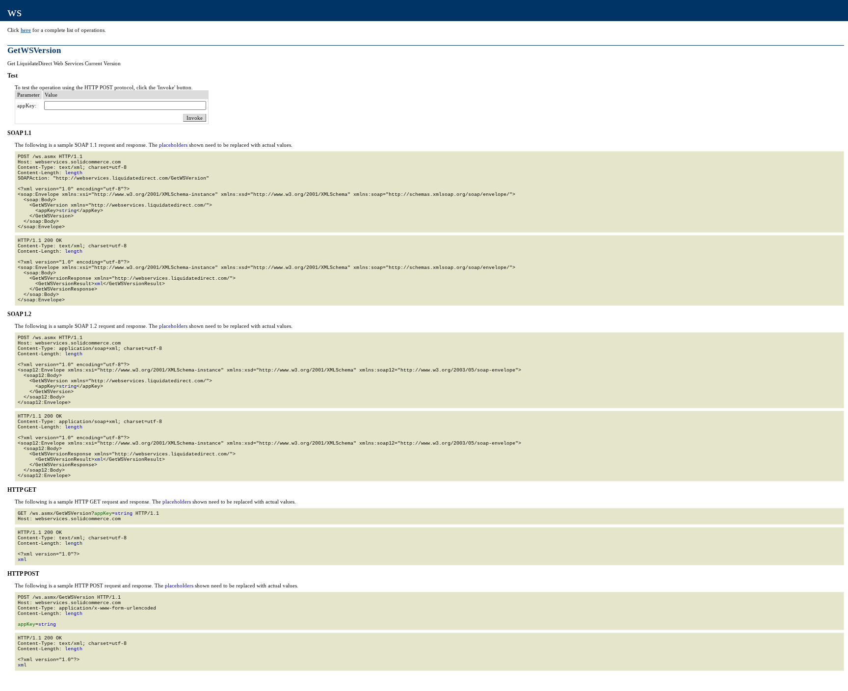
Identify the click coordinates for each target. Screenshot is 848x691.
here (26, 30)
